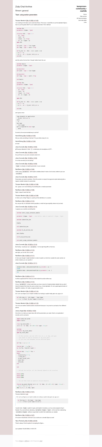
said (27, 394)
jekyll (41, 441)
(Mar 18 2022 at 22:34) (31, 421)
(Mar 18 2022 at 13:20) (30, 311)
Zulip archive (83, 16)
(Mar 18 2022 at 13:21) (28, 392)
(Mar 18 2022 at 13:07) (31, 177)
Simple (21, 441)
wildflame (27, 441)
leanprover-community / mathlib (81, 8)
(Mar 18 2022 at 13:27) (28, 415)
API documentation (82, 18)
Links (85, 22)
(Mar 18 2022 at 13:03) (29, 136)
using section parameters (28, 14)
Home (85, 14)
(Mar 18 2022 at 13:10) (28, 201)
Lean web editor (82, 20)
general (25, 10)
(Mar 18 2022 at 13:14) (28, 282)
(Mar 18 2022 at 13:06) (28, 169)
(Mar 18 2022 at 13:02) (32, 20)
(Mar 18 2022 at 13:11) (28, 256)
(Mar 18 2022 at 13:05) (31, 147)
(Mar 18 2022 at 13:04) (29, 141)
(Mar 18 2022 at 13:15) (32, 303)
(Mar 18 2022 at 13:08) (32, 184)
